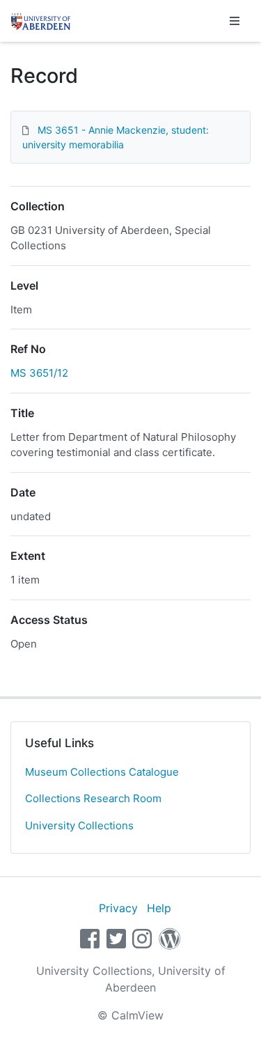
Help (159, 908)
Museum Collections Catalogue (102, 771)
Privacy (118, 908)
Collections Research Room (93, 798)
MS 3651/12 (39, 372)
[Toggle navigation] (234, 21)
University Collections (79, 825)
